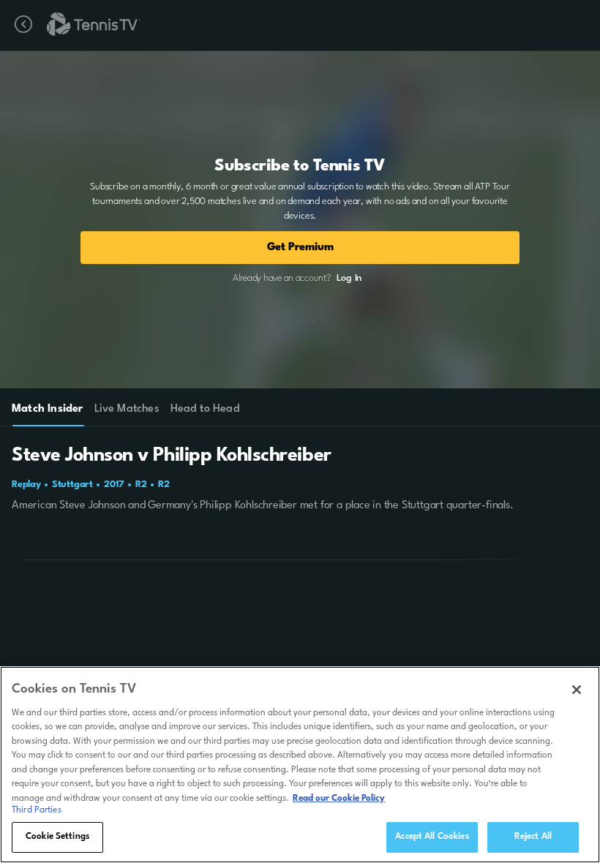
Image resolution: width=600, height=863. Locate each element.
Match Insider (47, 409)
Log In (349, 278)
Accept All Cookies (431, 836)
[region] (300, 764)
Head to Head (205, 409)
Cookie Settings (57, 836)
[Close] (576, 690)
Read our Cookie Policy (339, 798)
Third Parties (36, 810)
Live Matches (126, 409)
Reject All (533, 836)
